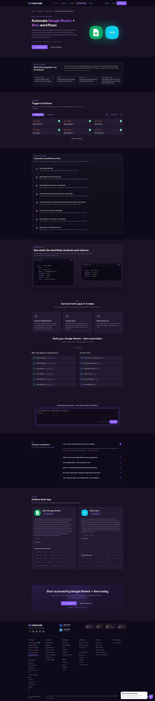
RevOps (30, 687)
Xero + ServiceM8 (86, 565)
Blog (63, 647)
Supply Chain (32, 682)
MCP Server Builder (33, 647)
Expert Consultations (101, 655)
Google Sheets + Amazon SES (42, 555)
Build (112, 422)
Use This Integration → (46, 122)
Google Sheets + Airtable (40, 558)
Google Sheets (49, 11)
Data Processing (90, 696)
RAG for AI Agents (33, 650)
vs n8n (81, 662)
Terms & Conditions (50, 696)
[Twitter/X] (29, 631)
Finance (30, 679)
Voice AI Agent (117, 642)
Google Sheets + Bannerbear (41, 565)
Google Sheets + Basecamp (57, 565)
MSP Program (82, 647)
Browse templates (56, 47)
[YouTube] (36, 631)
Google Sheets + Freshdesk (41, 552)
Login (113, 3)
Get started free (70, 603)
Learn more (38, 542)
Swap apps (78, 348)
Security (64, 669)
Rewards (64, 667)
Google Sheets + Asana (56, 555)
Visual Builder (49, 642)
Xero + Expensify (106, 558)
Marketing (31, 663)
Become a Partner (84, 642)
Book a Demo (99, 647)
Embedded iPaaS (81, 3)
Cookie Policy (67, 696)
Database (37, 538)
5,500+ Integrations (50, 655)
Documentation (66, 645)
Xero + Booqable (96, 562)
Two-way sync (65, 410)
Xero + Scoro (116, 562)
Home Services (32, 665)
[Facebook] (43, 631)
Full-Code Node (49, 650)
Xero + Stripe (96, 558)
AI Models (48, 645)
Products (55, 3)
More (90, 3)
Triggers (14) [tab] (38, 114)
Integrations (39, 11)
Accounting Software (88, 535)
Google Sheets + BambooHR (55, 558)
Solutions (64, 3)
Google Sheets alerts (55, 410)
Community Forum (67, 655)
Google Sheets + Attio (40, 562)
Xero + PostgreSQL (87, 558)
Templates (48, 657)
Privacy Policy (60, 696)
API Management (33, 652)
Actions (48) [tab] (51, 114)
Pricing (72, 3)
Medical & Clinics (33, 670)
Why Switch (82, 655)
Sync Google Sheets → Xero (43, 410)
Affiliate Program (83, 645)
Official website (49, 514)
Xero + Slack (96, 565)
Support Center (100, 650)
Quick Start (65, 642)
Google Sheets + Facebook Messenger (58, 552)
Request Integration (101, 652)
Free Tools (65, 650)
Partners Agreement (113, 696)
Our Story (64, 662)
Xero (121, 114)
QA (29, 689)
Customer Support (33, 675)
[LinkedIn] (33, 631)
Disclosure (98, 696)
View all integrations (86, 603)
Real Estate (31, 667)
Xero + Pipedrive (86, 562)
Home (33, 11)
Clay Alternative (83, 664)
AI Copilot (49, 659)
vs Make (81, 660)
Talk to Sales (99, 645)
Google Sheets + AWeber (53, 562)
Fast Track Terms (50, 698)
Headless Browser (50, 652)
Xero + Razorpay (106, 562)
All (107, 114)
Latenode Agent (34, 642)
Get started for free (40, 47)
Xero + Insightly (115, 558)
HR (29, 672)
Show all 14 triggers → (77, 138)
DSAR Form (104, 696)
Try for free (122, 3)
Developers (31, 684)
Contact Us (99, 642)
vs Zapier (81, 657)
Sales (29, 677)
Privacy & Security (81, 696)
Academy (64, 652)
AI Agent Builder (32, 645)
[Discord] (40, 631)
